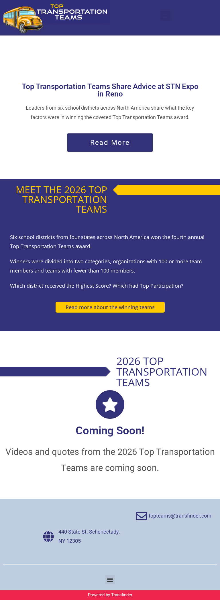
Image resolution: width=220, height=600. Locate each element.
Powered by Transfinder (110, 594)
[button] (165, 15)
